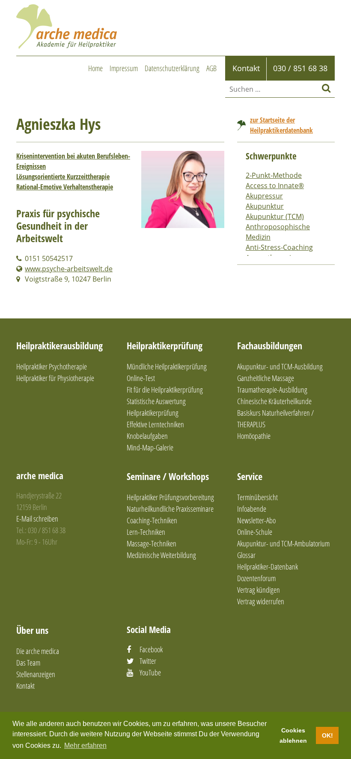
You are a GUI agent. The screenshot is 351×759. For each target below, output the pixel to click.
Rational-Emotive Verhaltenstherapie (64, 187)
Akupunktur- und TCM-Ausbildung (280, 366)
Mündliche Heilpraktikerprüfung (167, 366)
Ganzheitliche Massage (265, 378)
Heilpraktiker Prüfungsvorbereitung (170, 497)
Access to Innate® (275, 185)
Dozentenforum (256, 578)
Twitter (148, 661)
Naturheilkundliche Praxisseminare (170, 509)
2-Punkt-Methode (274, 175)
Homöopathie (254, 436)
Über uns (32, 630)
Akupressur (264, 196)
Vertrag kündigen (258, 590)
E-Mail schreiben (37, 518)
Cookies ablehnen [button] (293, 735)
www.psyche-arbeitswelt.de (69, 268)
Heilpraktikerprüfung (164, 345)
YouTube (150, 672)
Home (95, 68)
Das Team (28, 662)
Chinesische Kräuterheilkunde (274, 401)
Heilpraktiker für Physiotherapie (55, 378)
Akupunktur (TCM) (275, 216)
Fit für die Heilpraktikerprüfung (165, 389)
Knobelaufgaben (147, 436)
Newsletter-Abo (256, 520)
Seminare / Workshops (168, 476)
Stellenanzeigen (35, 674)
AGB (211, 68)
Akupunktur (265, 206)
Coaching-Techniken (152, 520)
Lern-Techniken (146, 532)
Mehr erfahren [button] (85, 745)
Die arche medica (37, 651)
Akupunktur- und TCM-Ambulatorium (283, 543)
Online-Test (141, 378)
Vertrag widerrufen (260, 601)
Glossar (246, 555)
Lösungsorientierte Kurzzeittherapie (63, 176)
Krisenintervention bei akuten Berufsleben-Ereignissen (73, 161)
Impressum (124, 68)
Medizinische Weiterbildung (161, 555)
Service (249, 476)
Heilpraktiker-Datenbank (267, 566)
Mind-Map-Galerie (150, 447)
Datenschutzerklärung (172, 68)
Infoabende (251, 509)
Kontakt (25, 686)
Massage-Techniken (151, 543)
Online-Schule (254, 532)
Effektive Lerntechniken (155, 424)
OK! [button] (327, 735)
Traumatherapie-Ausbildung (272, 389)
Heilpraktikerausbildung (59, 345)
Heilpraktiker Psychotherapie (51, 366)
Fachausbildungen (269, 345)
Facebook (151, 649)
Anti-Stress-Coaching (279, 247)
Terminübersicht (257, 497)
